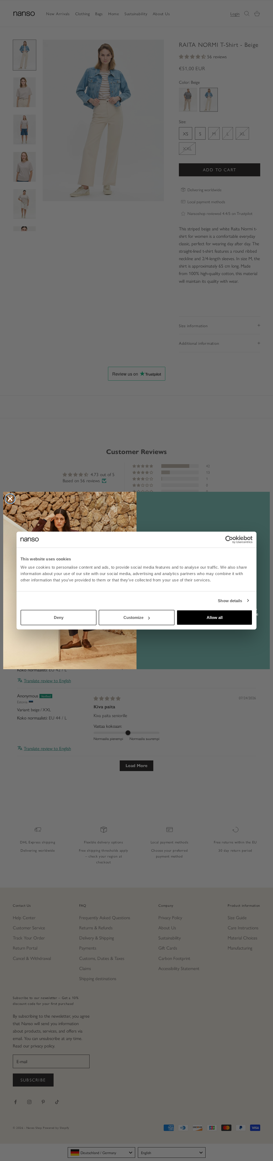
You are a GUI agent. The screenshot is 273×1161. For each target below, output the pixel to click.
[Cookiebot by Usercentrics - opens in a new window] (229, 539)
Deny (58, 617)
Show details (230, 600)
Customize (133, 617)
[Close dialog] (10, 498)
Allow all (215, 617)
